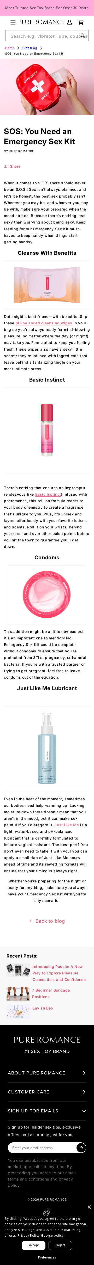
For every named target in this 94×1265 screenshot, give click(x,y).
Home (9, 47)
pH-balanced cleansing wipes (44, 323)
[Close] (89, 1207)
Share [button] (15, 166)
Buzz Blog (29, 47)
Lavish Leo (43, 1008)
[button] (13, 22)
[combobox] (47, 35)
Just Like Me (67, 825)
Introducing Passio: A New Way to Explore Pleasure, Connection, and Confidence (59, 973)
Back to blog (50, 921)
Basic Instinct (48, 494)
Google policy (52, 1235)
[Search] (83, 35)
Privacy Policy (28, 1235)
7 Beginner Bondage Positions (51, 993)
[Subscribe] (81, 1147)
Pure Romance (53, 1199)
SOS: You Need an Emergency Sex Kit (34, 53)
